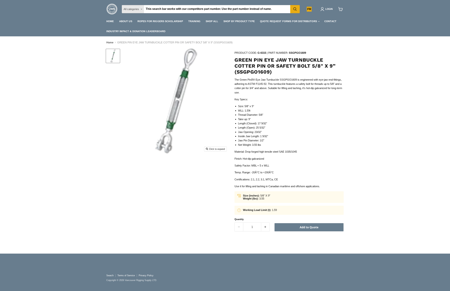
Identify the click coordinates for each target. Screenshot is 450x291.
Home (110, 21)
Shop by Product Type (239, 21)
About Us (125, 21)
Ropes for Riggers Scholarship (160, 21)
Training (194, 21)
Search (110, 275)
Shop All (212, 21)
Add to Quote (309, 227)
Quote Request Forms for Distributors (289, 21)
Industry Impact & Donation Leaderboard (135, 31)
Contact (330, 21)
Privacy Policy (146, 275)
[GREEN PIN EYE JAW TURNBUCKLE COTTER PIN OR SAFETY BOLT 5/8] (113, 56)
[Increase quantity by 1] (265, 227)
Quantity (239, 219)
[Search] (295, 9)
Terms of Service (126, 275)
